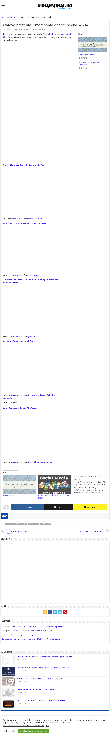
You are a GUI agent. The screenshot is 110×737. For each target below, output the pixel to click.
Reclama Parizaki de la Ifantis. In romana (19, 532)
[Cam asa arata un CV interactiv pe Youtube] (90, 484)
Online (27, 29)
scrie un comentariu (42, 29)
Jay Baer (31, 336)
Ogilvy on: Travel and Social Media (19, 341)
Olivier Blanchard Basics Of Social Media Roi (23, 165)
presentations (17, 219)
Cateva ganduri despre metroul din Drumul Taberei (32, 631)
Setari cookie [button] (10, 731)
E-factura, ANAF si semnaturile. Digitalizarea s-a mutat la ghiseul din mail (44, 657)
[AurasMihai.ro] (55, 6)
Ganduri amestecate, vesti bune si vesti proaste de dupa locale (40, 679)
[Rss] (45, 612)
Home (3, 17)
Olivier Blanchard (35, 219)
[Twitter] (55, 612)
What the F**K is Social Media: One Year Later (24, 223)
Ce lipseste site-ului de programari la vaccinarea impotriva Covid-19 (43, 668)
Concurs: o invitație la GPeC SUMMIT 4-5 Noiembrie (40, 639)
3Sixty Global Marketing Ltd (39, 462)
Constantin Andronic (9, 639)
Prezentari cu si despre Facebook (88, 63)
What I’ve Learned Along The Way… (20, 408)
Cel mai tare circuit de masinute (91, 531)
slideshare (46, 524)
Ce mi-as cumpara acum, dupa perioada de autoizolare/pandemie (38, 627)
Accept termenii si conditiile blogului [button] (33, 731)
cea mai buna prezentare (16, 524)
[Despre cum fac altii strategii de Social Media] (54, 484)
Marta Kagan (33, 275)
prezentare (34, 524)
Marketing (11, 17)
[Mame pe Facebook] (19, 484)
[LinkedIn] (60, 612)
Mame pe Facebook (87, 54)
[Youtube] (65, 612)
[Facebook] (50, 612)
